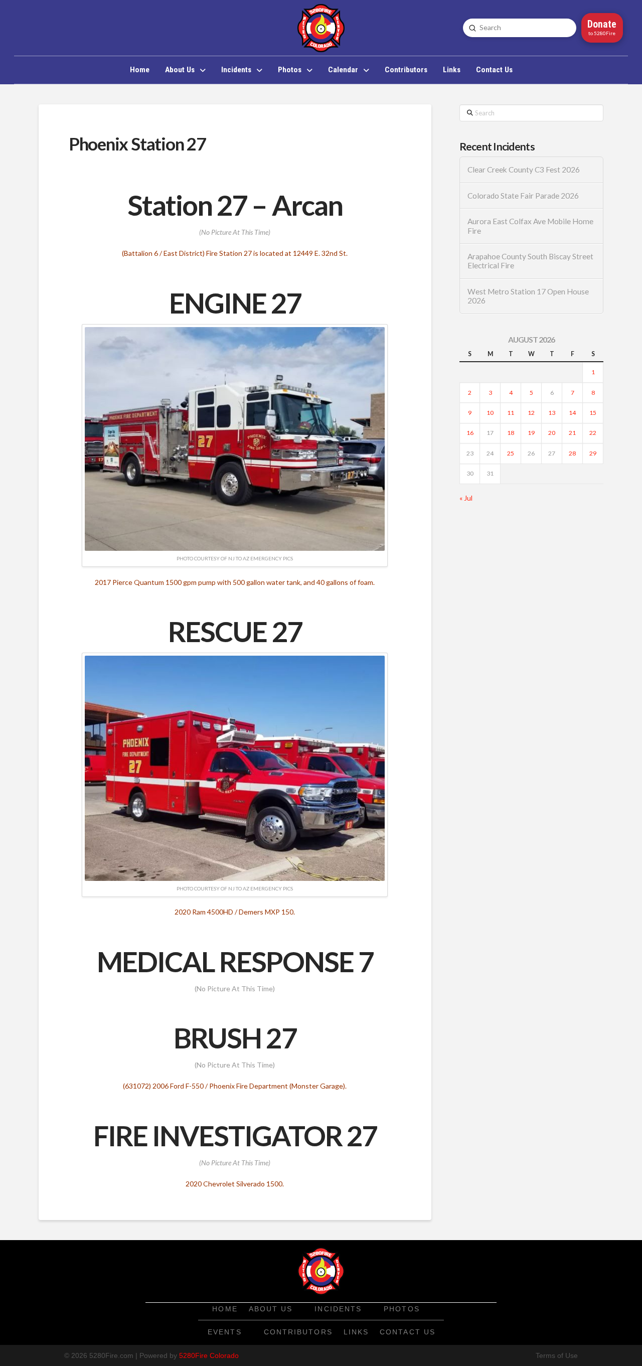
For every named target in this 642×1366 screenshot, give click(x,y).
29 (592, 453)
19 (531, 432)
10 (490, 412)
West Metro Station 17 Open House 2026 (528, 296)
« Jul (465, 498)
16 (469, 432)
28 (572, 453)
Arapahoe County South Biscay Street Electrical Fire (530, 261)
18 (510, 432)
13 (551, 412)
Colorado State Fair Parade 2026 (523, 195)
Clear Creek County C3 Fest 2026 (523, 169)
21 (572, 432)
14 (572, 412)
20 (551, 432)
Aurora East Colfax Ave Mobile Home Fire (530, 226)
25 (510, 453)
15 (592, 412)
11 (510, 412)
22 (592, 432)
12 (531, 412)
